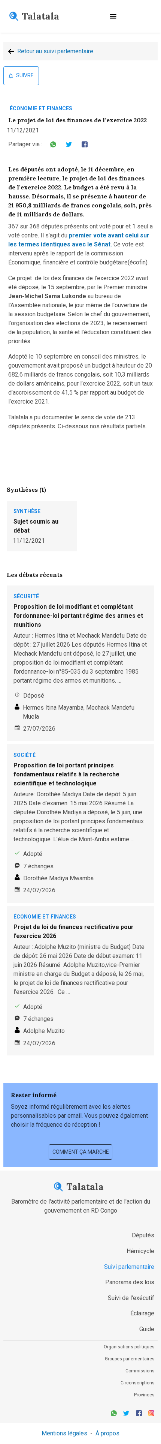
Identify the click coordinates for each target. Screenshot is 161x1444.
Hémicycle (140, 1251)
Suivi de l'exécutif (131, 1297)
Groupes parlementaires (130, 1358)
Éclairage (142, 1313)
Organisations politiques (129, 1346)
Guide (146, 1329)
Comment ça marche (80, 1152)
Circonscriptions (138, 1382)
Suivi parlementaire (129, 1266)
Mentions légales (64, 1433)
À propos (107, 1433)
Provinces (144, 1394)
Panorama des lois (129, 1282)
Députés (143, 1235)
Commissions (140, 1370)
